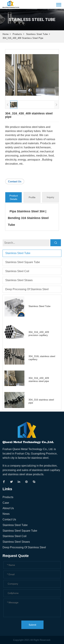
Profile (32, 197)
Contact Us (14, 181)
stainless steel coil (17, 271)
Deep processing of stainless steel (27, 289)
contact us (9, 519)
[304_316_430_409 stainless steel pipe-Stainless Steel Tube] (11, 4)
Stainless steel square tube (22, 262)
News (6, 513)
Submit (32, 624)
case (6, 502)
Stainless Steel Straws (19, 280)
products (17, 34)
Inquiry (50, 197)
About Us (8, 508)
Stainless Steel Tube (37, 34)
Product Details (13, 197)
